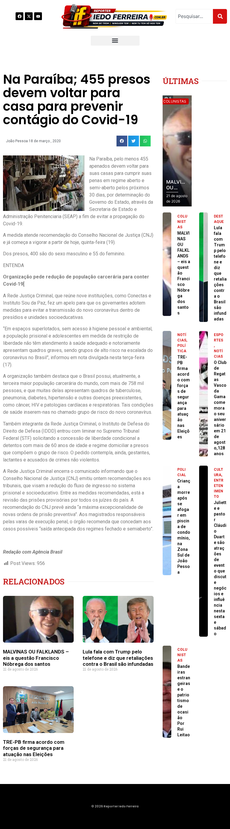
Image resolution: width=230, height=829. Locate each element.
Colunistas (182, 221)
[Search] (220, 16)
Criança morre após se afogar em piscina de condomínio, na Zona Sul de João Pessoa (183, 527)
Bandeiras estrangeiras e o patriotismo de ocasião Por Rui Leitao (183, 700)
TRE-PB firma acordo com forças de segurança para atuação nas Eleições (33, 748)
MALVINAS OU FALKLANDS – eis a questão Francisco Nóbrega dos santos (36, 658)
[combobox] (194, 16)
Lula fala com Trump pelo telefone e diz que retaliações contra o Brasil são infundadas (118, 658)
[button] (115, 41)
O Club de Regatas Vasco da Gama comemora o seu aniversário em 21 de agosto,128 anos (220, 408)
